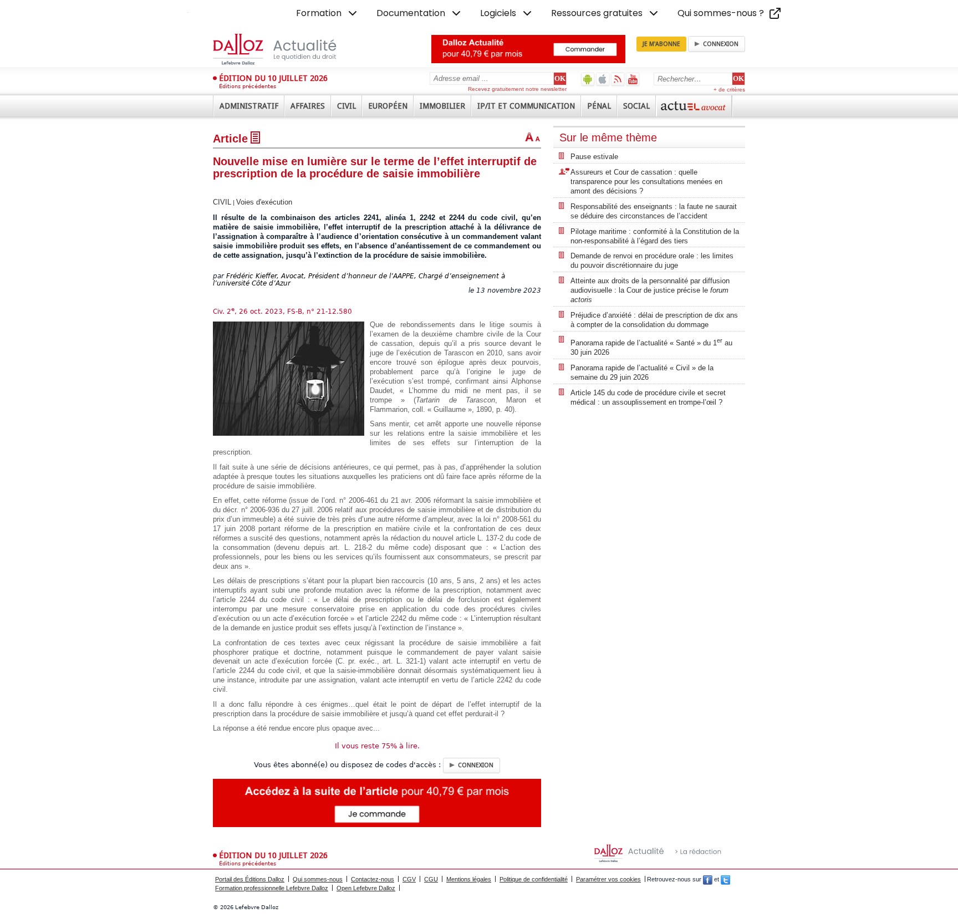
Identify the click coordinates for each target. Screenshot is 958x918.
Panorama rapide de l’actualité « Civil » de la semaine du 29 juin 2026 (642, 372)
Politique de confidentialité (534, 879)
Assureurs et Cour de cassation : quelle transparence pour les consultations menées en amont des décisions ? (646, 181)
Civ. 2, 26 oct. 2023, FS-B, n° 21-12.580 (282, 311)
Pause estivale (594, 156)
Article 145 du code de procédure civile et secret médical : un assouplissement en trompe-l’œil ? (648, 397)
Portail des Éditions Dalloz (249, 879)
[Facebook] (707, 879)
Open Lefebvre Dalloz (366, 888)
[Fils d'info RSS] (617, 79)
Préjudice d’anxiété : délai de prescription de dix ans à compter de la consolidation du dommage (654, 320)
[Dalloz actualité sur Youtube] (632, 79)
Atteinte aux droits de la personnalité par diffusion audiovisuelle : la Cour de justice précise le (650, 290)
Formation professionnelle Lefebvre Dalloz (271, 888)
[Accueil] (286, 49)
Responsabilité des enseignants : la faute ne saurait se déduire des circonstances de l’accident (653, 211)
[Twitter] (725, 879)
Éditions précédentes (247, 86)
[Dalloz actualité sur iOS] (602, 79)
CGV (409, 879)
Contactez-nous (372, 879)
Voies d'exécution (264, 202)
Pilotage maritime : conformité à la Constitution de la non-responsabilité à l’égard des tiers (654, 236)
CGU (431, 879)
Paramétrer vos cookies (608, 879)
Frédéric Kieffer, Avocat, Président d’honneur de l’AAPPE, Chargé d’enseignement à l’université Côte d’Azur (359, 279)
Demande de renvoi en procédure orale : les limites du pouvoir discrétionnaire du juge (651, 260)
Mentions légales (468, 879)
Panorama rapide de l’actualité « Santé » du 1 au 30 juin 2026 (651, 346)
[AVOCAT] (694, 105)
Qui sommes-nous (318, 879)
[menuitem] (327, 13)
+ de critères (729, 89)
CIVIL (222, 202)
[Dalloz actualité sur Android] (587, 79)
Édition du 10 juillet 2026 (273, 78)
